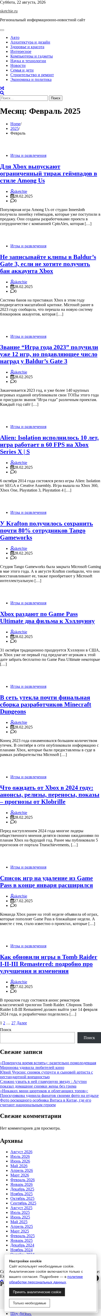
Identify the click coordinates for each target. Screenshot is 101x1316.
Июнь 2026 (20, 1161)
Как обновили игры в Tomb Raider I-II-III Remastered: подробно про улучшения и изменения (48, 964)
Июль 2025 (20, 1212)
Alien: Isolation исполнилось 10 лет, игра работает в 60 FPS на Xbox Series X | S (49, 444)
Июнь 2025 (20, 1217)
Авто (14, 37)
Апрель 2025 (21, 1226)
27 (13, 1023)
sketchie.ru (9, 11)
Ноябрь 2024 (21, 1250)
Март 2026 (19, 1175)
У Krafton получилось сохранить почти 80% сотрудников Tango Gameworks (46, 530)
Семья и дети (22, 70)
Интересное (20, 51)
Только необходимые (29, 1303)
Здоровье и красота (27, 47)
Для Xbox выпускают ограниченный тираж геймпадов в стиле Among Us (48, 173)
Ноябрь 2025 (21, 1194)
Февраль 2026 (22, 1180)
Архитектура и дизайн (30, 42)
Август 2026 (21, 1152)
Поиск (5, 1029)
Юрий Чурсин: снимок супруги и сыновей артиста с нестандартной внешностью (46, 1074)
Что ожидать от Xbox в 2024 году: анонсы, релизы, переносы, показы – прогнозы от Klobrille (49, 794)
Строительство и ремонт (32, 75)
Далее (22, 1023)
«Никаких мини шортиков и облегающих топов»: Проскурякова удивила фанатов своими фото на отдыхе (49, 1093)
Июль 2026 (20, 1156)
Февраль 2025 (22, 1236)
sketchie (20, 191)
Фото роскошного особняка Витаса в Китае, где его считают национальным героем (45, 1102)
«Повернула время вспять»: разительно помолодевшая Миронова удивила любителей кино (48, 1065)
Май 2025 (18, 1222)
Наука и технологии (28, 61)
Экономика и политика (31, 79)
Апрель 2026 (21, 1170)
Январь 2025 (21, 1240)
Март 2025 (19, 1231)
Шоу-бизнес (21, 1313)
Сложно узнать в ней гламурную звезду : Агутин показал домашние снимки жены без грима (43, 1083)
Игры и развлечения (28, 155)
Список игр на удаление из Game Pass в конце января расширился (46, 881)
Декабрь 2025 (22, 1189)
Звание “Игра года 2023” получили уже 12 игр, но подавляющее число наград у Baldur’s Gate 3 (49, 354)
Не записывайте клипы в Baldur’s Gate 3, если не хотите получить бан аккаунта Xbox (48, 264)
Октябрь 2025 (22, 1198)
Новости (18, 65)
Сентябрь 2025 (23, 1203)
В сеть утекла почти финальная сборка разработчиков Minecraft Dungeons (45, 704)
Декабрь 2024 (22, 1245)
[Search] (2, 93)
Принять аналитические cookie (37, 1292)
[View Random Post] (2, 88)
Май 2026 (18, 1166)
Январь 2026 (21, 1184)
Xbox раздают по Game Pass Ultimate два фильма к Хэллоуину (47, 617)
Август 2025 (21, 1208)
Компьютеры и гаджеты (31, 56)
